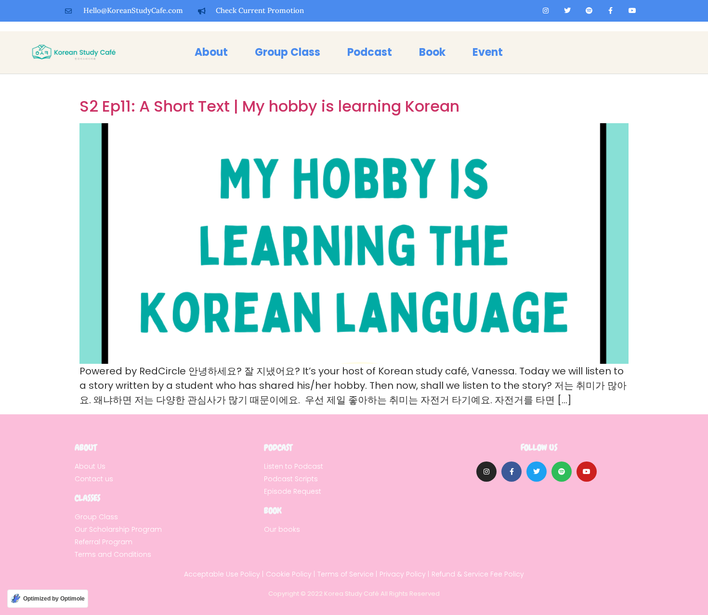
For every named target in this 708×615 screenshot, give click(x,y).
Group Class (287, 52)
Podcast (369, 52)
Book (432, 52)
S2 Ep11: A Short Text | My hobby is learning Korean (269, 106)
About (211, 52)
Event (487, 52)
